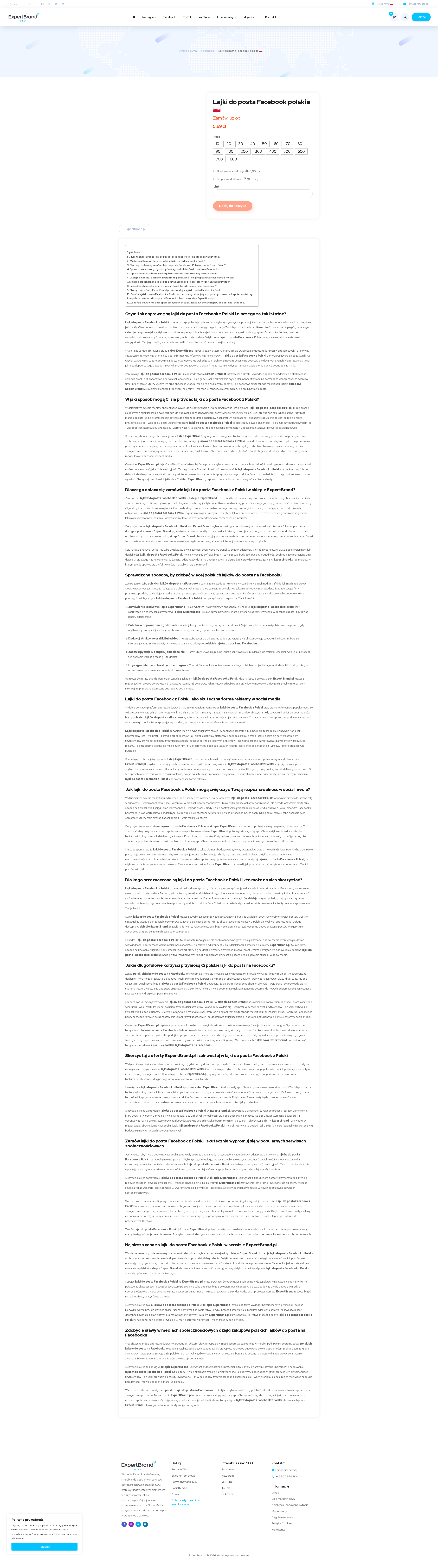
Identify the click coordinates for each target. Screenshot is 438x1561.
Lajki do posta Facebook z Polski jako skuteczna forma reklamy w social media (173, 273)
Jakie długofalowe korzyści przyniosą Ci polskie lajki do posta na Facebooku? (173, 286)
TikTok (187, 17)
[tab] (135, 229)
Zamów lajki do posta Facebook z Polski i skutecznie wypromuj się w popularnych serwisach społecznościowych (193, 294)
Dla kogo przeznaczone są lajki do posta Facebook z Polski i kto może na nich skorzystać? (179, 281)
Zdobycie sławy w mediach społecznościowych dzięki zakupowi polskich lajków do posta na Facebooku (187, 302)
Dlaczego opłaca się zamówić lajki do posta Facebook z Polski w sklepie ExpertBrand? (178, 265)
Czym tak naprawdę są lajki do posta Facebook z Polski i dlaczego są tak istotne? (174, 256)
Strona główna (188, 51)
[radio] (217, 144)
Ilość (217, 137)
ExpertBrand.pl (135, 229)
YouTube (204, 17)
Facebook (169, 17)
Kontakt (270, 17)
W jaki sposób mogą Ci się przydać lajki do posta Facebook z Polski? (167, 261)
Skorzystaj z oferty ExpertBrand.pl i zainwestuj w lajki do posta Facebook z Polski (175, 290)
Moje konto (250, 17)
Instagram (149, 17)
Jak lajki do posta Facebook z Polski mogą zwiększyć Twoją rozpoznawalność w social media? (182, 277)
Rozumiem (44, 1546)
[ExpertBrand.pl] (24, 17)
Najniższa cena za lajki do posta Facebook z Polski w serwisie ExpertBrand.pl (172, 298)
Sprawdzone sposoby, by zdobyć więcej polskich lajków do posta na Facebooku (174, 269)
